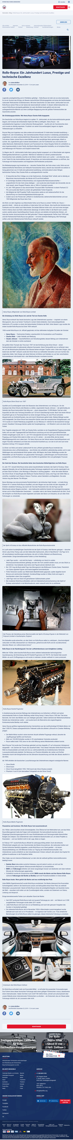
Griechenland (5, 1084)
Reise (58, 27)
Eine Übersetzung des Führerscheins (11, 1062)
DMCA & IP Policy (34, 1125)
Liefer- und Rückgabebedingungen (51, 1125)
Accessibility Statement (41, 1125)
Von (13, 82)
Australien (5, 1082)
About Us (4, 1125)
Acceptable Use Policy (16, 1125)
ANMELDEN (63, 22)
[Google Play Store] (53, 1100)
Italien (21, 1077)
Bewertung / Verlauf (32, 27)
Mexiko (22, 1075)
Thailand (22, 1082)
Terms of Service (9, 1125)
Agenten (15, 25)
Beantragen (60, 7)
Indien (21, 1086)
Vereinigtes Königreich (8, 1075)
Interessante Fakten (8, 27)
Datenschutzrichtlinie (67, 1125)
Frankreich (22, 1079)
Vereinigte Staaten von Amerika (10, 1073)
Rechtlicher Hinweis (7, 1135)
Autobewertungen (47, 27)
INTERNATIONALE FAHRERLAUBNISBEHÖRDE (11, 1)
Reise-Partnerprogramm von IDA (10, 1065)
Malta (3, 1088)
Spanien (22, 1073)
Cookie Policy (22, 1125)
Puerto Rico (5, 1086)
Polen (21, 1088)
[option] (18, 1042)
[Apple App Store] (41, 1100)
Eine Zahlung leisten (65, 1101)
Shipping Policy (60, 1125)
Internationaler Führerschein (42, 25)
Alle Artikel (5, 25)
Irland (3, 1079)
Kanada (22, 1084)
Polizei (20, 27)
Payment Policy (27, 1125)
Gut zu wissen (26, 25)
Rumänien (5, 1077)
